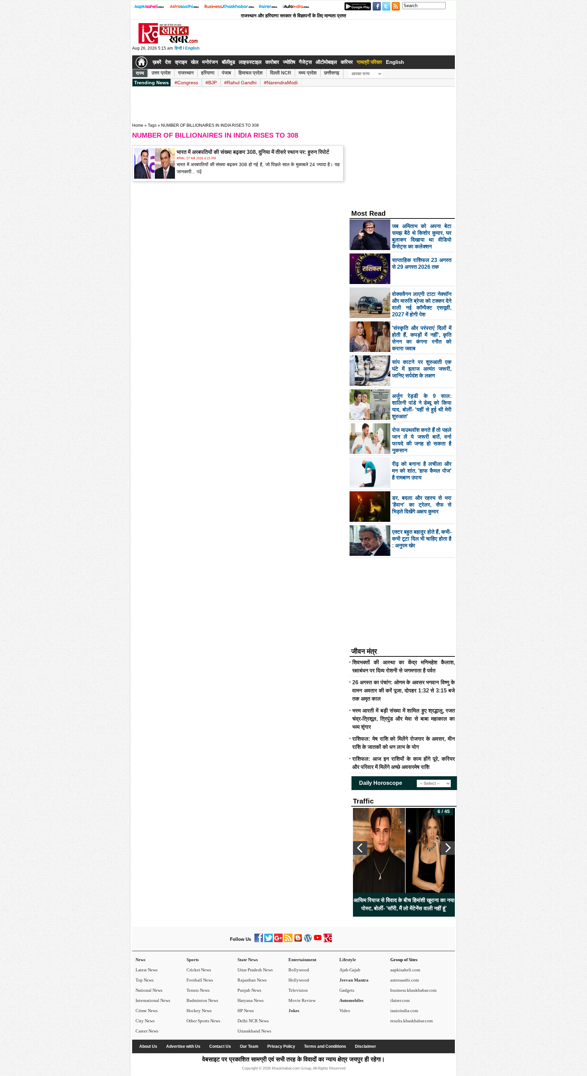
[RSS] (288, 940)
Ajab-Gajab (349, 969)
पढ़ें (198, 171)
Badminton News (202, 1000)
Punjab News (249, 990)
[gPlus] (278, 940)
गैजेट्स (305, 62)
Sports (192, 959)
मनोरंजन (210, 62)
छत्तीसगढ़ (331, 72)
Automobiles (351, 1000)
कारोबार (272, 62)
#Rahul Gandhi (240, 82)
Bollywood (298, 969)
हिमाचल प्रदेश (250, 72)
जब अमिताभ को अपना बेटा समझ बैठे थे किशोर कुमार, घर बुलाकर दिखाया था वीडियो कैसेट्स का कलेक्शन (404, 904)
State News (247, 959)
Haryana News (250, 1000)
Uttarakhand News (254, 1031)
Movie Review (302, 1000)
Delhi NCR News (253, 1020)
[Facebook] (258, 940)
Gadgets (346, 990)
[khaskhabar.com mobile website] (327, 940)
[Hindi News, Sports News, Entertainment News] (141, 62)
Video (344, 1010)
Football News (199, 980)
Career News (147, 1031)
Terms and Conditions (325, 1046)
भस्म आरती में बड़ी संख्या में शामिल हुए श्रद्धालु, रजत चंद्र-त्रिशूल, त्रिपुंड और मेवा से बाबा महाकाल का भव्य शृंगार (403, 719)
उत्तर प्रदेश (161, 72)
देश (168, 62)
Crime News (147, 1010)
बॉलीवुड (228, 62)
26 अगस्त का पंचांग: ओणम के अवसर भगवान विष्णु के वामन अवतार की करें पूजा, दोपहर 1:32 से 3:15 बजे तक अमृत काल (403, 691)
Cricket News (198, 969)
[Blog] (298, 940)
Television (298, 990)
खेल (194, 62)
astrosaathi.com (404, 980)
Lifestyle (347, 959)
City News (145, 1020)
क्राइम (181, 62)
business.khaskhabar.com (413, 990)
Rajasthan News (252, 980)
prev (360, 848)
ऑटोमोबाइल (326, 62)
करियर (347, 62)
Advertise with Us (183, 1046)
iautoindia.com (404, 1010)
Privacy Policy (281, 1046)
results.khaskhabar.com (411, 1020)
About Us (148, 1046)
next (448, 848)
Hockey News (199, 1010)
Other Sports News (203, 1020)
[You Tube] (318, 940)
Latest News (147, 969)
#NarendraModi (281, 82)
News (140, 959)
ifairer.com (400, 1000)
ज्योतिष (289, 62)
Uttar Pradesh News (255, 969)
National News (149, 990)
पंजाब (226, 72)
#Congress (186, 82)
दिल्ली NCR (280, 72)
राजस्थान (186, 72)
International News (153, 1000)
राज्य (140, 73)
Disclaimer (365, 1046)
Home (137, 125)
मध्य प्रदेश (308, 72)
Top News (145, 980)
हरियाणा (207, 72)
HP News (245, 1010)
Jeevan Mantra (354, 980)
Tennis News (198, 990)
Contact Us (220, 1046)
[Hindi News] (167, 42)
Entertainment (302, 959)
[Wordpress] (308, 940)
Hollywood (298, 980)
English (192, 48)
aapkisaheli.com (405, 969)
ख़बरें (157, 62)
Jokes (293, 1010)
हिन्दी (178, 48)
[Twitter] (268, 940)
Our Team (249, 1046)
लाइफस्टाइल (250, 62)
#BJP (211, 82)
